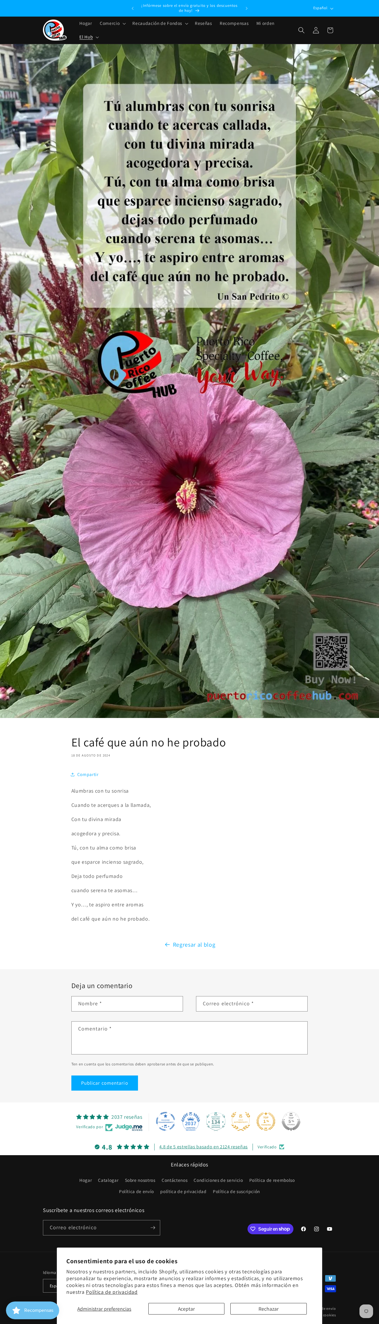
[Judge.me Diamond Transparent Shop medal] (165, 1121)
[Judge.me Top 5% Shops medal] (291, 1121)
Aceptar (186, 1308)
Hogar (85, 1180)
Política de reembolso (272, 1180)
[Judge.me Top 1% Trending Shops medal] (265, 1121)
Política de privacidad (112, 1291)
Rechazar (268, 1308)
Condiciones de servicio (218, 1180)
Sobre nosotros (140, 1180)
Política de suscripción (236, 1191)
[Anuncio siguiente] (246, 8)
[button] (112, 23)
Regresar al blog (194, 944)
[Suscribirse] (153, 1227)
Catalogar (108, 1180)
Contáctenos (174, 1180)
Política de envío (136, 1191)
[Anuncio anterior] (132, 8)
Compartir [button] (88, 774)
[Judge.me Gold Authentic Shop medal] (240, 1121)
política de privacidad (183, 1191)
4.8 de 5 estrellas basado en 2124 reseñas (203, 1147)
